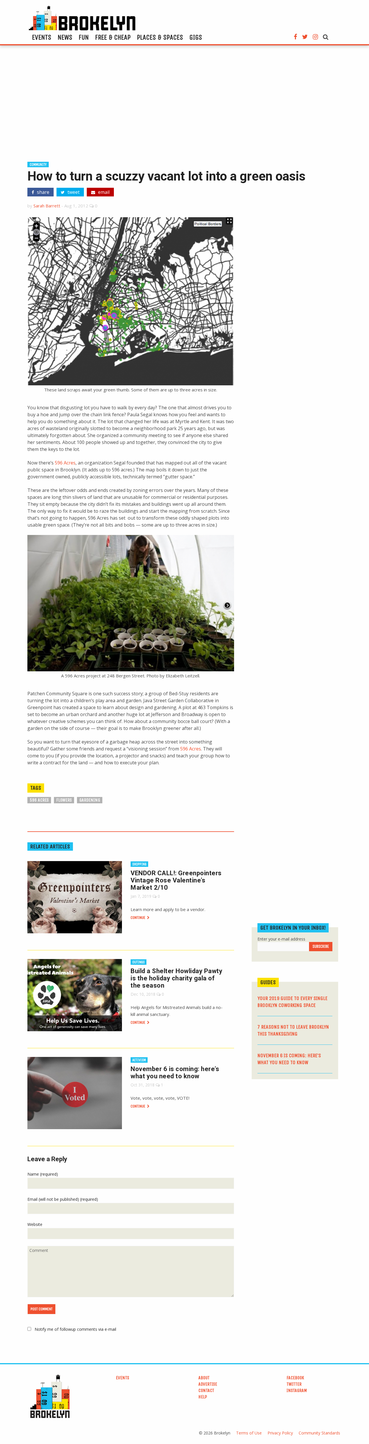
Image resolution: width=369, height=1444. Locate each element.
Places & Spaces (160, 37)
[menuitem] (41, 37)
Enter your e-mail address (281, 939)
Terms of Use (249, 1433)
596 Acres (65, 463)
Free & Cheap (113, 37)
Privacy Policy (280, 1433)
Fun (84, 37)
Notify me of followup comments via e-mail (75, 1329)
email (103, 192)
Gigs (195, 37)
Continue (138, 917)
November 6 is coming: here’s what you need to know (175, 1072)
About (204, 1377)
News (65, 37)
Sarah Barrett (46, 206)
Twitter (294, 1384)
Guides (268, 982)
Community (38, 164)
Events (41, 37)
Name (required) (42, 1174)
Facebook (295, 1377)
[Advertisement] (184, 106)
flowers (64, 800)
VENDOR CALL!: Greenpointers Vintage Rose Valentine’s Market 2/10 (176, 880)
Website (34, 1224)
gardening (89, 800)
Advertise (207, 1384)
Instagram (297, 1390)
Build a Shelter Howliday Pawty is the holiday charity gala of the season (176, 978)
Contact (206, 1390)
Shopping (139, 864)
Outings (138, 962)
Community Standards (319, 1433)
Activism (139, 1060)
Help (202, 1397)
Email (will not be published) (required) (62, 1199)
